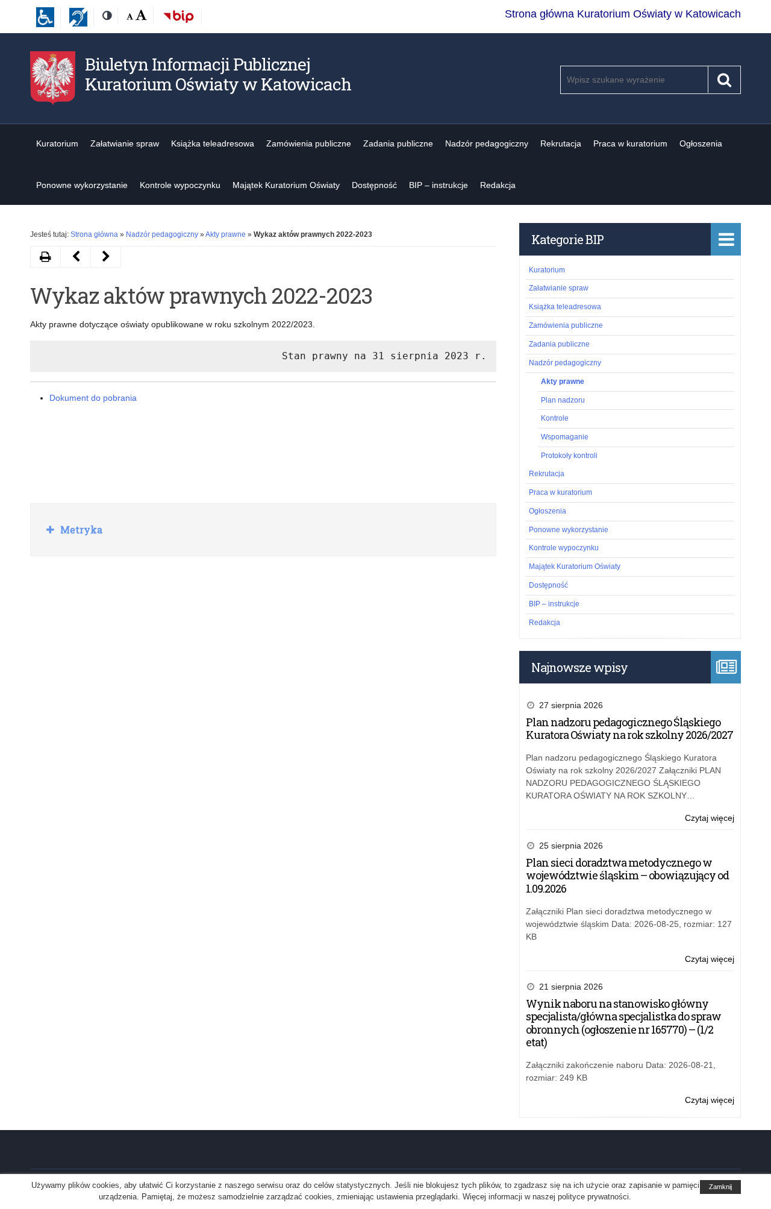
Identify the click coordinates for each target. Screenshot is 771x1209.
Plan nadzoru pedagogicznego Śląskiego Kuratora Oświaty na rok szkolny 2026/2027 (629, 729)
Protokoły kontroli (569, 455)
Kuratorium (57, 143)
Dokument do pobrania (93, 398)
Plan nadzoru (563, 400)
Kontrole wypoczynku (180, 185)
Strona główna (94, 234)
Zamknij (720, 1186)
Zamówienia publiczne (308, 143)
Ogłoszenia (700, 143)
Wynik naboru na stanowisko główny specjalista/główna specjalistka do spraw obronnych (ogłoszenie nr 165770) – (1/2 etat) (623, 1023)
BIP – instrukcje (438, 185)
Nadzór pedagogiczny (486, 143)
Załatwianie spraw (124, 143)
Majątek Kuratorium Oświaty (286, 185)
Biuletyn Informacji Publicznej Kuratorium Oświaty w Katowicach (218, 74)
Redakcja (498, 185)
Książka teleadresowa (212, 143)
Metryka (80, 529)
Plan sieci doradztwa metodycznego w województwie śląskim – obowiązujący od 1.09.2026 (627, 875)
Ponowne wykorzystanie (82, 185)
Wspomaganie (564, 437)
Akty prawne (225, 234)
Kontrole (555, 418)
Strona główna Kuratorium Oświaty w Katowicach (623, 14)
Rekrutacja (560, 143)
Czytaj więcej (709, 818)
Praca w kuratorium (630, 143)
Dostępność (374, 185)
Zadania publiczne (398, 143)
